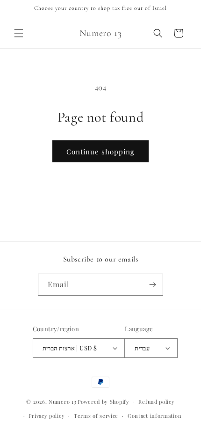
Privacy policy (47, 415)
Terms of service (96, 415)
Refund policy (156, 401)
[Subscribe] (152, 285)
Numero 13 (62, 401)
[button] (18, 33)
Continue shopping (100, 151)
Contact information (154, 415)
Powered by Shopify (103, 401)
